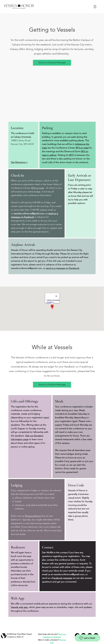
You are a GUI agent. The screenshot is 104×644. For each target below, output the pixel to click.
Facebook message (62, 578)
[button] (95, 7)
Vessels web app (19, 607)
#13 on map (82, 147)
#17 (71, 155)
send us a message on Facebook (62, 268)
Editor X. (20, 637)
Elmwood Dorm (33, 516)
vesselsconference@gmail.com (28, 213)
